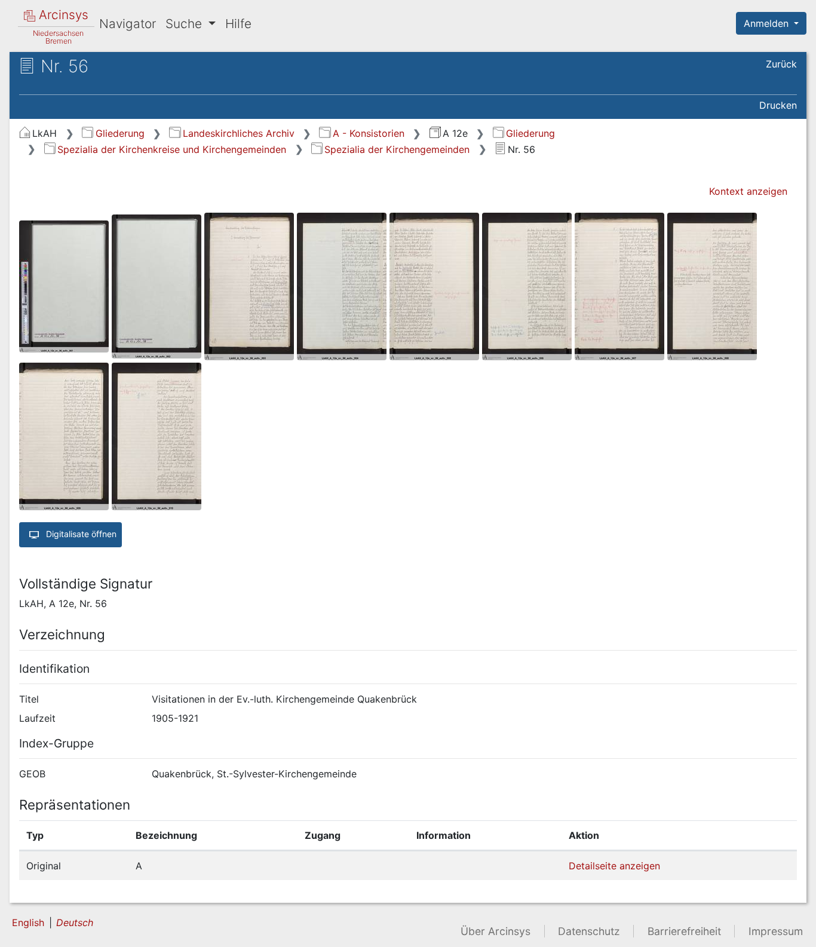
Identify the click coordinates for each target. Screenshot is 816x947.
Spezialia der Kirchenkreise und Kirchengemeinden (171, 149)
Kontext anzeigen (748, 191)
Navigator (127, 23)
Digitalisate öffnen (80, 534)
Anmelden (768, 23)
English (28, 922)
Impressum (775, 931)
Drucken (778, 105)
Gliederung (120, 133)
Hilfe (238, 23)
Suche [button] (185, 23)
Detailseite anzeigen (614, 866)
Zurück (781, 64)
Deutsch (74, 922)
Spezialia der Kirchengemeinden (397, 149)
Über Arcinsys (495, 931)
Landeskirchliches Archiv (238, 133)
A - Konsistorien (368, 133)
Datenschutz (589, 931)
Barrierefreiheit (684, 931)
